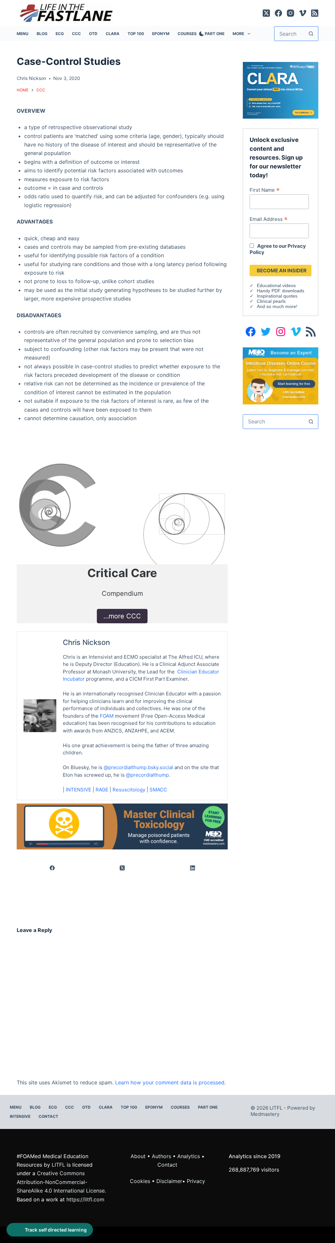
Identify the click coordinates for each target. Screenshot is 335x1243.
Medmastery (265, 1114)
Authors (161, 1156)
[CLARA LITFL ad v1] (280, 90)
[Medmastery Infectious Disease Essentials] (280, 375)
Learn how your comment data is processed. (170, 1082)
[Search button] (311, 34)
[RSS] (314, 13)
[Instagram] (290, 13)
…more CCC (122, 616)
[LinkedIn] (193, 868)
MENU (22, 33)
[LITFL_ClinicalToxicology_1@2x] (122, 826)
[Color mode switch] (200, 33)
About (138, 1156)
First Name (265, 189)
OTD (93, 33)
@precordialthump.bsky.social (138, 767)
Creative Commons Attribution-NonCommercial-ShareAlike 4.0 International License (61, 1182)
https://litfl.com (85, 1199)
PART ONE (214, 33)
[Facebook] (278, 13)
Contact (48, 1116)
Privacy (196, 1181)
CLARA (112, 33)
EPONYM (160, 33)
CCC (76, 33)
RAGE (102, 790)
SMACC (158, 790)
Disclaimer (169, 1181)
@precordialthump (147, 775)
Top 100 (136, 33)
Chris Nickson (86, 642)
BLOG (42, 33)
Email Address (269, 219)
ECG (60, 33)
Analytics (188, 1156)
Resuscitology (129, 790)
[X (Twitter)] (266, 13)
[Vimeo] (302, 13)
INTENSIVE (78, 790)
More (238, 33)
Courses (187, 33)
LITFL (58, 1164)
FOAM (107, 716)
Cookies (141, 1181)
